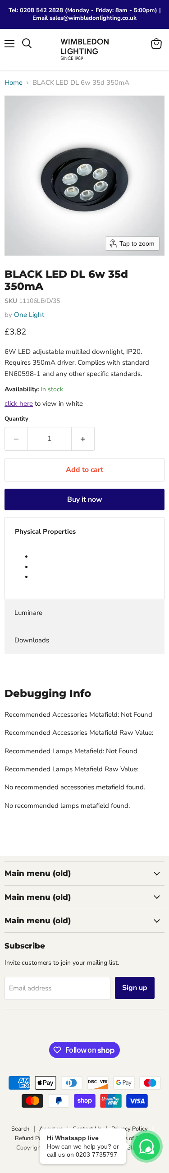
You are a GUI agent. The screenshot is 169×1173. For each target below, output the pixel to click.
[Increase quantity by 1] (83, 438)
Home (14, 83)
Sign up (134, 988)
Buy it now (84, 499)
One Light (29, 314)
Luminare (28, 612)
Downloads (31, 640)
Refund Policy (33, 1138)
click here (19, 403)
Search (20, 1129)
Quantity (16, 419)
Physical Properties (45, 531)
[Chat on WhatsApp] (146, 1146)
